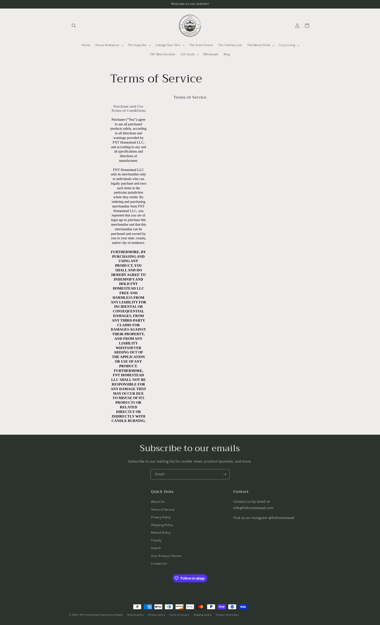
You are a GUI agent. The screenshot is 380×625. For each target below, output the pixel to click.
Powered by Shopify (111, 615)
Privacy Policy (161, 517)
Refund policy (135, 615)
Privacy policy (156, 615)
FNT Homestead (89, 615)
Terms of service (179, 615)
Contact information (227, 615)
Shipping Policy (162, 525)
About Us (157, 502)
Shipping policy (203, 615)
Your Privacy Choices (166, 556)
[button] (74, 26)
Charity (156, 540)
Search (156, 548)
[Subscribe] (224, 474)
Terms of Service (163, 510)
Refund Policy (161, 533)
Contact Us (159, 564)
